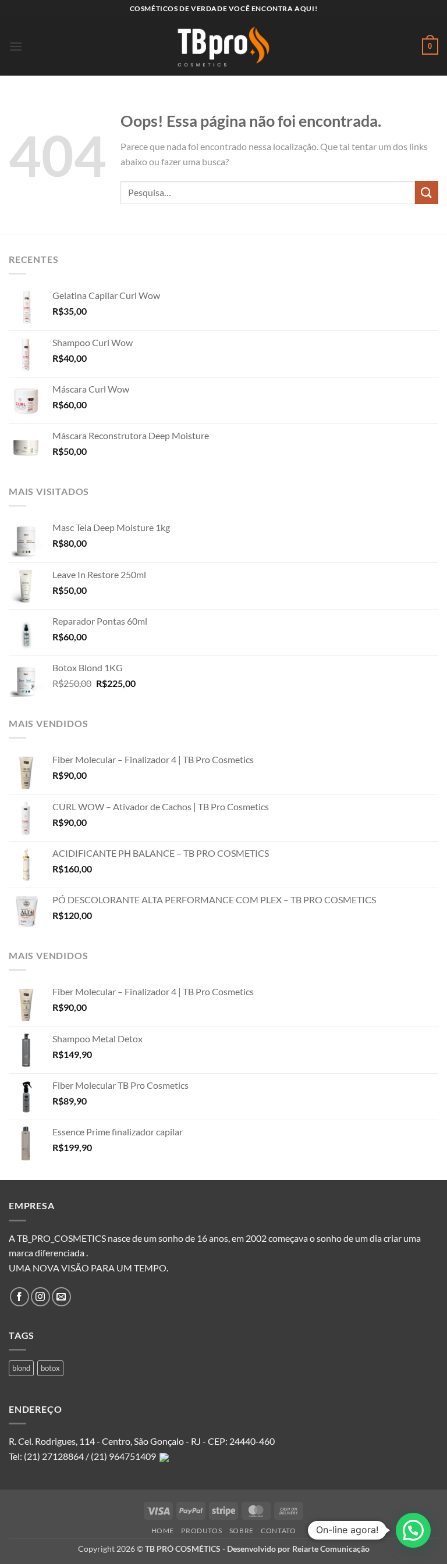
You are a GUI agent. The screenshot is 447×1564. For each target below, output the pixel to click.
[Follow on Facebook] (19, 1296)
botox (50, 1368)
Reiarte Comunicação (331, 1549)
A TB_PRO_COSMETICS (57, 1238)
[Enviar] (426, 192)
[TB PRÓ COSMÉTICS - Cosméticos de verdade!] (223, 46)
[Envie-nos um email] (61, 1296)
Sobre (241, 1530)
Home (162, 1530)
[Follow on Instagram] (40, 1296)
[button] (16, 46)
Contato (278, 1530)
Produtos (201, 1530)
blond (21, 1368)
